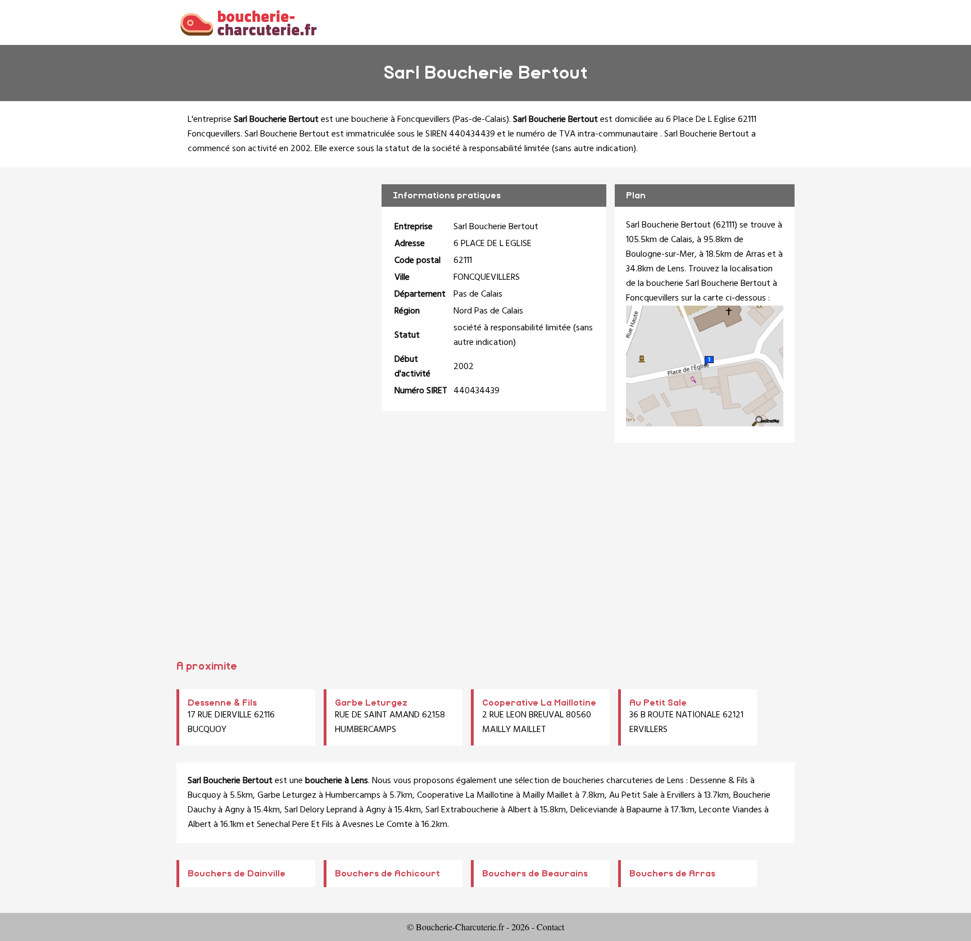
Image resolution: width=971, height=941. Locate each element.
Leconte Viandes (730, 810)
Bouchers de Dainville (236, 873)
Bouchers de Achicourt (387, 873)
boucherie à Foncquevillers (400, 119)
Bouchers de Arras (672, 873)
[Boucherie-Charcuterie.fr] (248, 22)
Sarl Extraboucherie (461, 810)
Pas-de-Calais (480, 119)
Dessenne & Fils (222, 702)
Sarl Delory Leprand (320, 810)
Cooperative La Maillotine (539, 702)
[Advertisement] (485, 555)
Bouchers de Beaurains (535, 873)
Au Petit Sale (658, 702)
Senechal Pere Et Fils (295, 824)
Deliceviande (594, 810)
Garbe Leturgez (371, 702)
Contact (550, 927)
